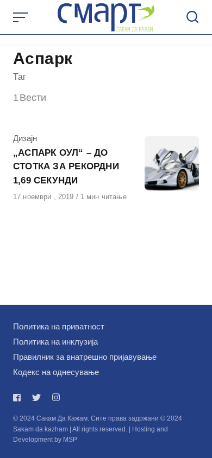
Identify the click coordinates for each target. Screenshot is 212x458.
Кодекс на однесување (56, 372)
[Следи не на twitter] (36, 397)
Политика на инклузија (55, 341)
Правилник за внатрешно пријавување (85, 356)
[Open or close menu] (21, 17)
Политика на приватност (58, 326)
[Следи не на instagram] (56, 397)
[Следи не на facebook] (19, 397)
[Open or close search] (192, 17)
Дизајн (25, 138)
